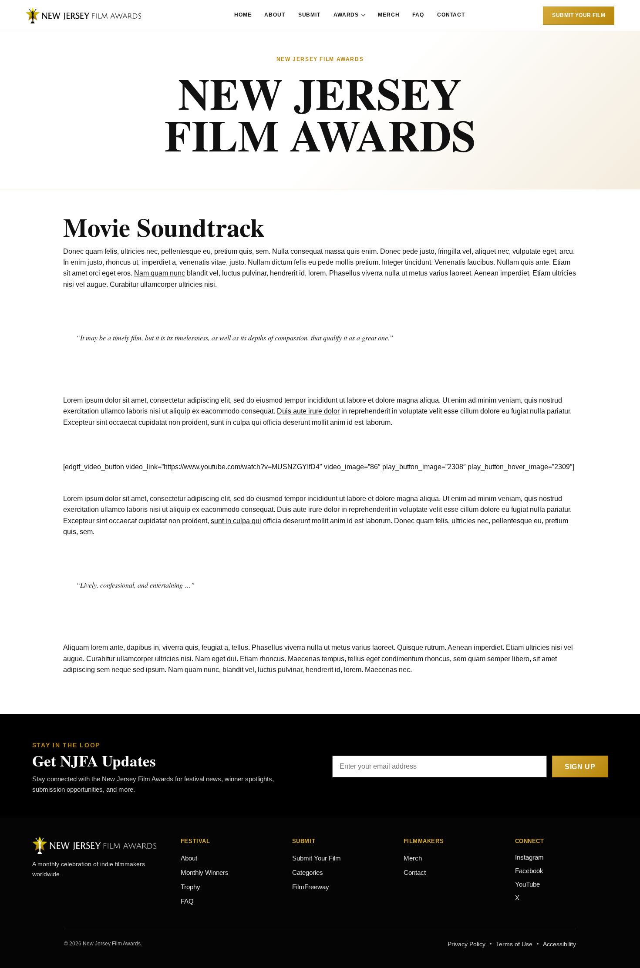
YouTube (527, 884)
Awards (346, 15)
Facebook (529, 870)
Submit (309, 15)
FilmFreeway (310, 887)
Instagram (529, 857)
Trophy (190, 887)
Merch (388, 15)
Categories (307, 872)
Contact (451, 15)
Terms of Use (514, 944)
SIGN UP (580, 766)
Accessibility (559, 944)
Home (242, 15)
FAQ (418, 15)
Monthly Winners (205, 872)
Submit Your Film (578, 15)
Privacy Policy (466, 944)
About (274, 15)
